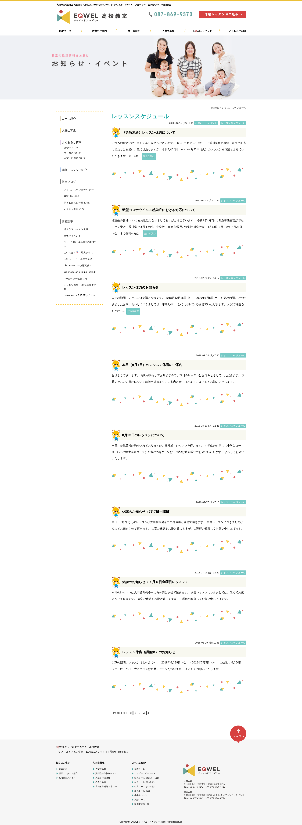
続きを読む (148, 156)
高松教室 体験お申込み (106, 786)
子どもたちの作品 (73, 202)
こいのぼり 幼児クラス (78, 252)
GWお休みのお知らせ (76, 278)
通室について (71, 148)
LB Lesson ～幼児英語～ (78, 265)
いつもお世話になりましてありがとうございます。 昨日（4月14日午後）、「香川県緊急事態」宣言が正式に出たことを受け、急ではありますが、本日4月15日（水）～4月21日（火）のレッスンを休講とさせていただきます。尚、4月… (179, 149)
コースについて (72, 153)
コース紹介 (134, 31)
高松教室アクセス (67, 778)
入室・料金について (75, 158)
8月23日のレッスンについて (143, 435)
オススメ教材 (71, 209)
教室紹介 (63, 769)
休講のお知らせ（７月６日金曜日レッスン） (155, 582)
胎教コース (139, 769)
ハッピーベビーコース (144, 773)
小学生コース (140, 795)
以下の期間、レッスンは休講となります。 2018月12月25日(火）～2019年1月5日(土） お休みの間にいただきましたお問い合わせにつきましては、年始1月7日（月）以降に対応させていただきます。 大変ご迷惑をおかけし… (179, 304)
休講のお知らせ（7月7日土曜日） (147, 511)
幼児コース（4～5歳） (145, 786)
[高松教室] (123, 751)
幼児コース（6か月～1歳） (147, 778)
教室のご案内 (99, 31)
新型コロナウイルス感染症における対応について (158, 210)
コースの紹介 (138, 762)
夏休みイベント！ (73, 235)
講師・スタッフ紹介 (74, 169)
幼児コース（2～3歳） (145, 782)
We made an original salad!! (80, 272)
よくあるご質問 (237, 31)
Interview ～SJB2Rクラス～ (80, 295)
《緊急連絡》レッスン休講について (148, 132)
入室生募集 (168, 31)
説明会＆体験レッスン (105, 773)
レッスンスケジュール (76, 189)
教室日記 (69, 196)
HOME (215, 107)
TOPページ (65, 31)
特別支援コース (141, 804)
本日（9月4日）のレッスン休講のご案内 (152, 365)
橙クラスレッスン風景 (76, 229)
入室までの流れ (102, 778)
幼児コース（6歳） (143, 791)
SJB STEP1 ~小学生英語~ (79, 259)
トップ (59, 751)
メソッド (202, 31)
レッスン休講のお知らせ (140, 287)
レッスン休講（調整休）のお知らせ (148, 652)
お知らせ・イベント (206, 123)
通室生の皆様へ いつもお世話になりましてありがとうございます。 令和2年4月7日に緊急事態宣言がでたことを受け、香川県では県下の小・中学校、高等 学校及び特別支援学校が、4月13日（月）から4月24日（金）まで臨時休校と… (178, 227)
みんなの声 (100, 782)
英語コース (139, 799)
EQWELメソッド (95, 751)
